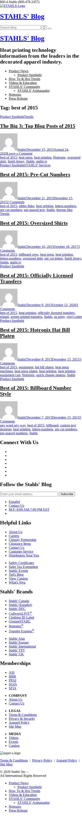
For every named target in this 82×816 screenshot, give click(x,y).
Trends (28, 117)
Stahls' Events (18, 571)
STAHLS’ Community (24, 87)
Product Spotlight (29, 75)
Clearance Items (20, 544)
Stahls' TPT (17, 650)
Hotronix (15, 94)
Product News (18, 71)
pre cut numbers (11, 210)
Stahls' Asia (17, 638)
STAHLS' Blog (22, 16)
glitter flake (26, 206)
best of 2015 (8, 157)
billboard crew (28, 254)
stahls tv (41, 161)
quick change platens (50, 375)
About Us (15, 532)
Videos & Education (23, 83)
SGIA (13, 684)
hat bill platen (44, 367)
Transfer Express (21, 631)
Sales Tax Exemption (23, 567)
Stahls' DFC (17, 609)
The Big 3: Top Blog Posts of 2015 (37, 126)
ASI (11, 672)
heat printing (42, 157)
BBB (12, 676)
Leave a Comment (19, 153)
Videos (13, 738)
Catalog (14, 745)
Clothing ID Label (21, 617)
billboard (52, 425)
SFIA (12, 688)
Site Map (15, 726)
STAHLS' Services (37, 165)
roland (4, 317)
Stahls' (21, 149)
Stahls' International (22, 646)
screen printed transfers (26, 317)
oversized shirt (33, 258)
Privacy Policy (42, 760)
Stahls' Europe (19, 642)
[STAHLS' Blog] (12, 6)
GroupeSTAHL (20, 621)
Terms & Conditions (23, 715)
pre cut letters (53, 258)
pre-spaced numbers (14, 433)
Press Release (18, 98)
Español (14, 502)
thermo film (64, 210)
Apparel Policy (19, 722)
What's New (17, 582)
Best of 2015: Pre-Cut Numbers (35, 174)
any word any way (13, 425)
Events (13, 742)
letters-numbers (65, 206)
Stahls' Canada (19, 601)
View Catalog (18, 578)
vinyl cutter (74, 317)
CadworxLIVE (20, 613)
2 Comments (15, 202)
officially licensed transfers (56, 313)
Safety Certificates (21, 563)
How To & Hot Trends (24, 79)
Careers (14, 536)
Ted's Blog (16, 574)
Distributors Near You (24, 555)
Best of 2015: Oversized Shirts (34, 223)
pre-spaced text (34, 210)
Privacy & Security (22, 718)
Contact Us (16, 505)
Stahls (30, 161)
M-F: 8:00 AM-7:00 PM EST (29, 509)
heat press (25, 157)
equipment (26, 367)
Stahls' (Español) (20, 605)
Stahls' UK (16, 654)
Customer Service (21, 551)
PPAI (12, 680)
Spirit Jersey (16, 161)
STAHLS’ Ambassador (33, 90)
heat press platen (26, 371)
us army (59, 317)
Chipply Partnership (22, 540)
